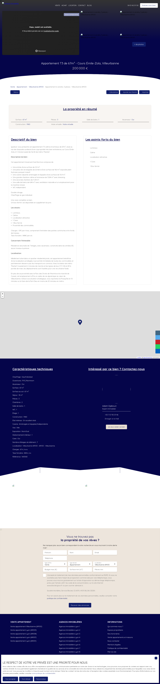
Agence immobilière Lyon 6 (69, 644)
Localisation (98, 563)
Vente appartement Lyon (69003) (23, 630)
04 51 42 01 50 (133, 5)
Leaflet (139, 357)
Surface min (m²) (76, 569)
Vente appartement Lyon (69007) (23, 637)
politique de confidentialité (57, 598)
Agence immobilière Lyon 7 (69, 648)
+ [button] (2, 294)
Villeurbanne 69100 (36, 87)
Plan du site (112, 652)
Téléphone (49, 558)
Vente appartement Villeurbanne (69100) (26, 626)
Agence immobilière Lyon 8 (69, 652)
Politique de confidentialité (118, 648)
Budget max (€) (51, 569)
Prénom (48, 552)
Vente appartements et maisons (120, 637)
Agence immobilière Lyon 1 (69, 626)
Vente (12, 87)
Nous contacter (113, 641)
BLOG (89, 5)
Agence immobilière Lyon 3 (69, 634)
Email (97, 552)
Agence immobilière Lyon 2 (69, 630)
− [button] (2, 296)
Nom (71, 552)
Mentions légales (114, 644)
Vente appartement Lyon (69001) (23, 641)
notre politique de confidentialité (43, 673)
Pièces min (99, 569)
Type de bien (73, 563)
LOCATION (72, 5)
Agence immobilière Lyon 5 (69, 641)
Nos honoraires (114, 634)
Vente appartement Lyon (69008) (23, 634)
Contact (82, 5)
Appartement (22, 87)
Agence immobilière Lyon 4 (69, 637)
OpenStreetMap (147, 357)
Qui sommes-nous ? (115, 626)
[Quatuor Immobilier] (12, 5)
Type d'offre (48, 563)
